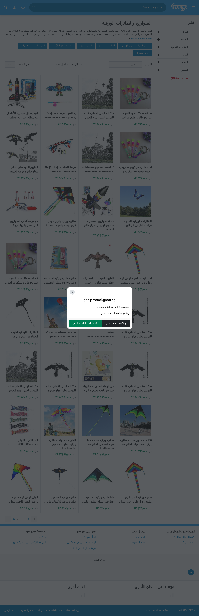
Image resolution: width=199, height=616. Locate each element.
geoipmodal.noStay (116, 323)
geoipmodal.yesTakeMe (85, 323)
